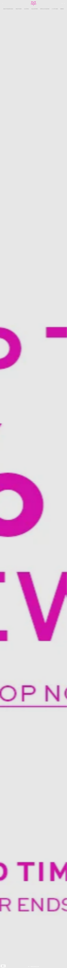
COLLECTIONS (34, 8)
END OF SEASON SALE (8, 8)
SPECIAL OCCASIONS (44, 8)
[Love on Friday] (33, 3)
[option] (33, 484)
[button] (28, 966)
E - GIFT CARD (55, 8)
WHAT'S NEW (19, 8)
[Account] (62, 3)
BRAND (62, 8)
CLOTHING (26, 8)
